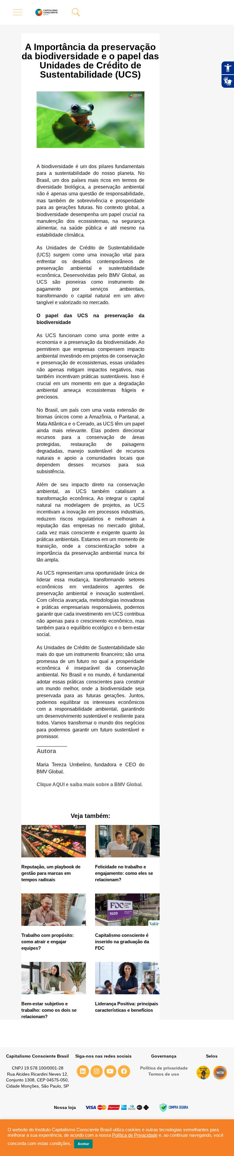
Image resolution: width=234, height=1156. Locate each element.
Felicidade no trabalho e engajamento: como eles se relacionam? (124, 873)
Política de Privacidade (135, 1135)
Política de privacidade (164, 1068)
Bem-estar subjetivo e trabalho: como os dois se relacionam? (48, 1010)
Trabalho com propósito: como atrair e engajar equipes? (47, 942)
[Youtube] (110, 1071)
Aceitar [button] (83, 1144)
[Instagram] (96, 1071)
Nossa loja (65, 1107)
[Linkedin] (83, 1071)
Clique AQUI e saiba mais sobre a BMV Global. (90, 784)
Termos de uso (163, 1074)
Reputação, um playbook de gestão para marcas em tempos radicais (50, 873)
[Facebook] (124, 1071)
